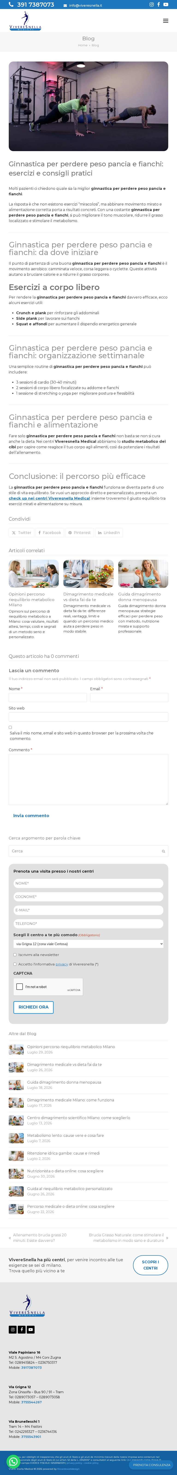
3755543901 (31, 1437)
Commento (20, 750)
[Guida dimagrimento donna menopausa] (143, 573)
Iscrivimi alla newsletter (38, 955)
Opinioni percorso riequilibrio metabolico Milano (31, 599)
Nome (16, 689)
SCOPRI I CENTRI (150, 1265)
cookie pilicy (91, 1462)
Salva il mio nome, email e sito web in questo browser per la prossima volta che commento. (81, 736)
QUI (129, 1459)
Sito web (17, 708)
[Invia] (163, 851)
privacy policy (74, 1462)
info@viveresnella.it (85, 5)
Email (96, 689)
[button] (165, 21)
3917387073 (31, 1368)
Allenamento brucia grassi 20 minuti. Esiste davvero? (38, 1238)
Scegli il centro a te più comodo (56, 935)
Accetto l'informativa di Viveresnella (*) (58, 964)
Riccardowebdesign (68, 1468)
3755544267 (31, 1402)
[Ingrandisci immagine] (88, 106)
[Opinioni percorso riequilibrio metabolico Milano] (34, 573)
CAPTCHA (22, 973)
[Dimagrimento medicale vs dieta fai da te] (88, 573)
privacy (62, 964)
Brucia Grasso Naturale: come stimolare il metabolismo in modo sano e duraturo (119, 1238)
